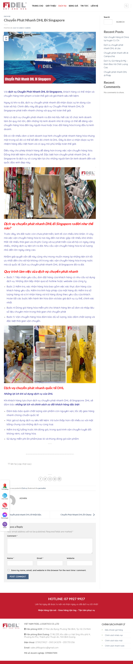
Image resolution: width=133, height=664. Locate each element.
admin (28, 28)
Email (40, 558)
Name (10, 558)
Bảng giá (73, 6)
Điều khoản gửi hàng (114, 630)
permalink (42, 488)
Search (107, 17)
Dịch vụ (62, 6)
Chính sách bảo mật (113, 640)
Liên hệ (94, 6)
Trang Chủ (37, 6)
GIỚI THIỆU (51, 6)
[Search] (126, 6)
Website (70, 558)
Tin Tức (84, 6)
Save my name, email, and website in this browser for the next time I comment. (48, 570)
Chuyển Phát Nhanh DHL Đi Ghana (76, 514)
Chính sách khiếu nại (114, 635)
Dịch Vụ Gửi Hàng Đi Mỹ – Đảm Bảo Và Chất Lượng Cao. (116, 64)
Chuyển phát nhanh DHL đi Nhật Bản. (24, 514)
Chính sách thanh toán (114, 646)
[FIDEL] (15, 6)
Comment (12, 536)
